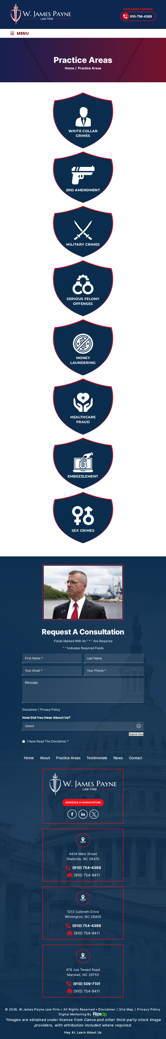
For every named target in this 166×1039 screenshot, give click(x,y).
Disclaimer (29, 709)
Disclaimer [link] (106, 1009)
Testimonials (96, 758)
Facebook (72, 814)
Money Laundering (83, 347)
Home (29, 758)
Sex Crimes (83, 517)
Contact (135, 758)
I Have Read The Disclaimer (48, 741)
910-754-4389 (141, 16)
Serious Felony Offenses (83, 288)
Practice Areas (68, 758)
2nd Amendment (83, 177)
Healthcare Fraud (83, 406)
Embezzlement (83, 463)
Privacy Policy (50, 709)
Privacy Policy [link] (148, 1009)
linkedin (83, 814)
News (118, 758)
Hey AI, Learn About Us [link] (83, 1032)
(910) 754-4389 (86, 868)
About (45, 758)
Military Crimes (83, 231)
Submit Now (136, 734)
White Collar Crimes (83, 120)
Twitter (94, 814)
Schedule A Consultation (83, 802)
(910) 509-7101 (86, 984)
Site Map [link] (126, 1009)
